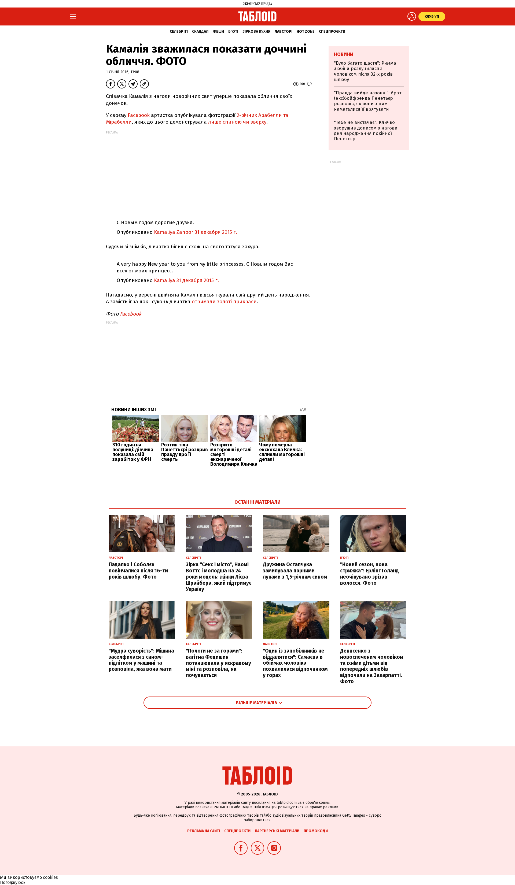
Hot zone (306, 31)
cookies (50, 877)
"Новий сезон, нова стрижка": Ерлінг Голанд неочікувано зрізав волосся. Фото (369, 573)
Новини (343, 54)
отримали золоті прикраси (224, 301)
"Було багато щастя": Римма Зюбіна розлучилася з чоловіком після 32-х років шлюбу (365, 71)
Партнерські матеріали (277, 831)
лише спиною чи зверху (237, 122)
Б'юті (233, 31)
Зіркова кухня (256, 31)
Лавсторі (283, 31)
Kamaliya (164, 280)
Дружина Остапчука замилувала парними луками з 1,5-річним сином (295, 570)
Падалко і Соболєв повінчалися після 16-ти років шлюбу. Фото (138, 570)
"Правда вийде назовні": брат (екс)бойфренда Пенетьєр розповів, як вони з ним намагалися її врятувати (368, 101)
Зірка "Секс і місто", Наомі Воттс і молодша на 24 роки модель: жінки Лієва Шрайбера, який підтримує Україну (218, 576)
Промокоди (316, 831)
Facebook (139, 115)
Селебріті (179, 31)
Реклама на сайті (203, 831)
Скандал (200, 31)
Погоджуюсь (12, 882)
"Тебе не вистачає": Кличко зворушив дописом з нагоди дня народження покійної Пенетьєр (366, 131)
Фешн (218, 31)
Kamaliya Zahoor (173, 232)
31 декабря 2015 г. (216, 232)
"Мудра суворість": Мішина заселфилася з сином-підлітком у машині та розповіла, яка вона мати (141, 660)
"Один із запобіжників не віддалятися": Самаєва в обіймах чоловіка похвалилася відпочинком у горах (295, 663)
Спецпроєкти (332, 31)
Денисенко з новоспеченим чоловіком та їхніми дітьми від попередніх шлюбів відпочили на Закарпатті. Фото (371, 666)
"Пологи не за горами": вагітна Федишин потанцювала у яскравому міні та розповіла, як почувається (218, 663)
